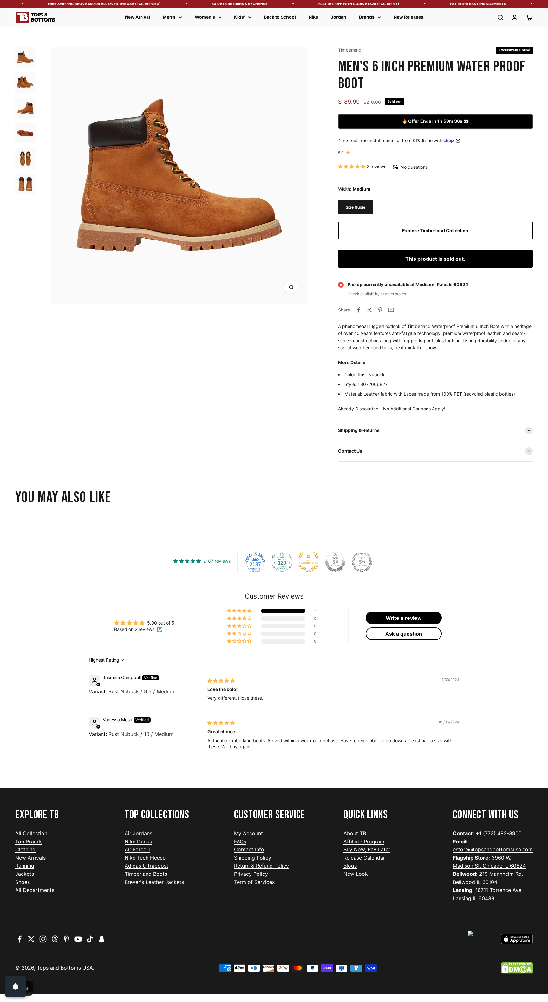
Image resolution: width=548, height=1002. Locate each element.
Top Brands (28, 841)
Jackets (24, 874)
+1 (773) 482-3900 (499, 833)
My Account (248, 833)
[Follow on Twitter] (31, 939)
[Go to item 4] (25, 134)
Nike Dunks (138, 841)
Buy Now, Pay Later (366, 849)
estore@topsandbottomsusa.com (493, 849)
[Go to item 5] (25, 159)
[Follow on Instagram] (43, 939)
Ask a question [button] (403, 634)
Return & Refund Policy (261, 865)
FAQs (240, 841)
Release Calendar (364, 858)
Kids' (239, 17)
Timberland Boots (146, 874)
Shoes (22, 882)
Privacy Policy (251, 874)
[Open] (15, 986)
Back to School (280, 17)
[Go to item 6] (25, 185)
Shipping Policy (252, 858)
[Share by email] (391, 310)
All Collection (31, 833)
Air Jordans (138, 833)
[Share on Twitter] (369, 310)
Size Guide (355, 207)
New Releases (408, 17)
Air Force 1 (137, 849)
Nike (313, 17)
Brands (367, 17)
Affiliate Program (363, 841)
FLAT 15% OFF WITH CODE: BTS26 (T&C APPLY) (350, 4)
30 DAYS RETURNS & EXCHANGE (231, 4)
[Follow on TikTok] (90, 939)
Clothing (25, 849)
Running (24, 865)
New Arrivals (30, 858)
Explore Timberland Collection (435, 230)
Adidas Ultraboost (146, 865)
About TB (354, 833)
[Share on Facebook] (358, 310)
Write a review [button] (404, 618)
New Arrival (137, 17)
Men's (169, 17)
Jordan (338, 17)
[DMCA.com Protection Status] (517, 968)
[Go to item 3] (25, 109)
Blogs (350, 865)
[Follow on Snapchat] (101, 939)
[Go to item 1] (25, 58)
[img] (221, 680)
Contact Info (249, 849)
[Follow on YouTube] (78, 939)
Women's (205, 17)
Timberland (350, 50)
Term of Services (254, 882)
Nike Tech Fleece (145, 858)
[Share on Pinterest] (380, 310)
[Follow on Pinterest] (66, 939)
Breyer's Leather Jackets (154, 882)
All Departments (34, 890)
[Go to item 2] (25, 83)
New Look (355, 874)
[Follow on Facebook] (19, 939)
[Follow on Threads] (54, 939)
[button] (352, 166)
